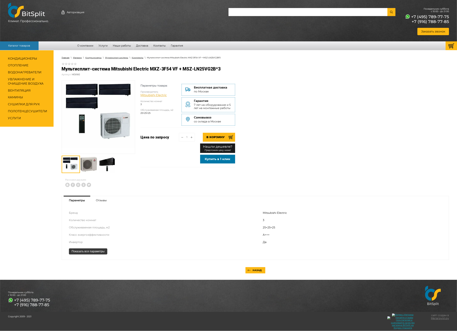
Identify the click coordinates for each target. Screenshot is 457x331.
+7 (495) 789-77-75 (430, 16)
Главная (65, 57)
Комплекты (137, 57)
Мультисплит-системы (116, 57)
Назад (257, 270)
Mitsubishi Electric (153, 95)
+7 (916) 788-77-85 (430, 21)
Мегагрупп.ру (440, 318)
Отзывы (101, 200)
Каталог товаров (19, 45)
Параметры (77, 200)
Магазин (77, 57)
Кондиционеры (93, 57)
